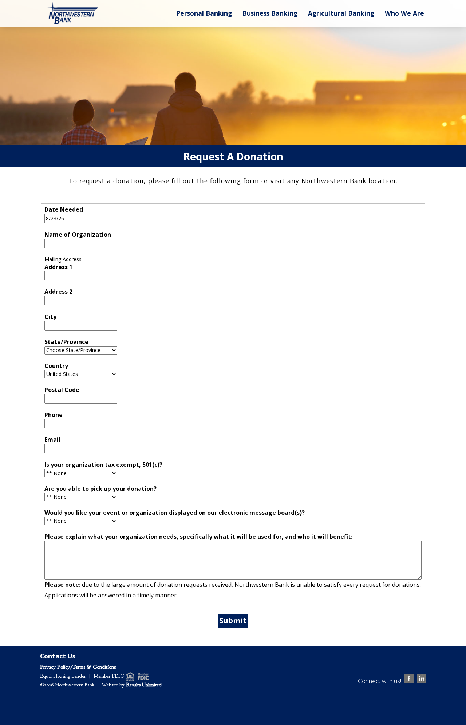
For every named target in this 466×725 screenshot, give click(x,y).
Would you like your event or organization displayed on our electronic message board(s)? (174, 513)
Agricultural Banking (341, 13)
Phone (53, 415)
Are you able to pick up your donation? (100, 489)
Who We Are (404, 13)
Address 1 (58, 267)
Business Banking (269, 13)
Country (56, 366)
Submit (233, 620)
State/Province (66, 342)
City (50, 317)
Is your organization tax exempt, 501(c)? (103, 465)
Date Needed (63, 209)
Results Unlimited (144, 685)
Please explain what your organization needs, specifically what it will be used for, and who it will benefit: (198, 537)
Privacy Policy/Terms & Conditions (78, 667)
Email (52, 440)
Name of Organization (77, 235)
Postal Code (61, 390)
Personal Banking (204, 13)
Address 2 (58, 292)
